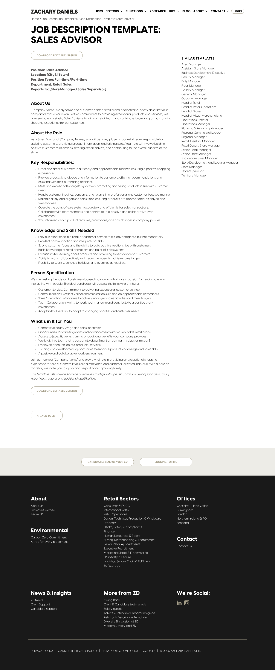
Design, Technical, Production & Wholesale (132, 518)
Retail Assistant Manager (198, 141)
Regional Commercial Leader (201, 132)
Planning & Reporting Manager (202, 128)
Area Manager (191, 64)
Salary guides (113, 608)
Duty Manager (191, 81)
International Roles (116, 510)
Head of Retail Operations (198, 107)
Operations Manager (195, 124)
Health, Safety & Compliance (123, 527)
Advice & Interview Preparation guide (129, 613)
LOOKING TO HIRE (166, 462)
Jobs (99, 11)
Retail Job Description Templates (126, 617)
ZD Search (158, 11)
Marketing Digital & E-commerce (126, 552)
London (182, 514)
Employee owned (43, 510)
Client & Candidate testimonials (125, 604)
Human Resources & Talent (122, 535)
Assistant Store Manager (198, 68)
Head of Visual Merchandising (201, 115)
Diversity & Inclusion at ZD (121, 621)
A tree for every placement (49, 541)
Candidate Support (44, 608)
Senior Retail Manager (196, 149)
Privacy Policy (42, 650)
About (198, 11)
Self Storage (112, 565)
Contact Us (184, 546)
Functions (134, 11)
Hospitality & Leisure (117, 557)
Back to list (47, 416)
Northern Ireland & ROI (192, 518)
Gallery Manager (193, 90)
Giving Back (112, 600)
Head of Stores (191, 111)
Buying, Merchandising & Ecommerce (129, 539)
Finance (109, 531)
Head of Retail (190, 102)
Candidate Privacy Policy (77, 650)
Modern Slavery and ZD (120, 625)
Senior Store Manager (196, 154)
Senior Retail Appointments (122, 544)
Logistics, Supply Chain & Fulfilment (127, 561)
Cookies (149, 650)
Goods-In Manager (194, 98)
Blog (186, 11)
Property (110, 522)
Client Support (40, 604)
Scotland (183, 522)
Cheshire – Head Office (192, 505)
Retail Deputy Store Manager (201, 145)
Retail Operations (115, 514)
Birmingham (185, 510)
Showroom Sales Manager (199, 158)
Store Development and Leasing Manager (209, 162)
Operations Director (194, 119)
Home (35, 18)
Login (238, 11)
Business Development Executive (203, 72)
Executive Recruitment (119, 548)
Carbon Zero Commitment (49, 537)
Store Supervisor (192, 171)
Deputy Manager (193, 77)
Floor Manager (191, 85)
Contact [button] (218, 11)
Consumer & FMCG (117, 505)
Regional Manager (194, 136)
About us (37, 505)
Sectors (112, 11)
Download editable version (57, 55)
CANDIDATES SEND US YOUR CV (108, 462)
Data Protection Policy (120, 650)
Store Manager (191, 166)
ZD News (37, 600)
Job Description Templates (60, 18)
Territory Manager (194, 175)
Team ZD (37, 514)
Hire (172, 11)
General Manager (193, 94)
